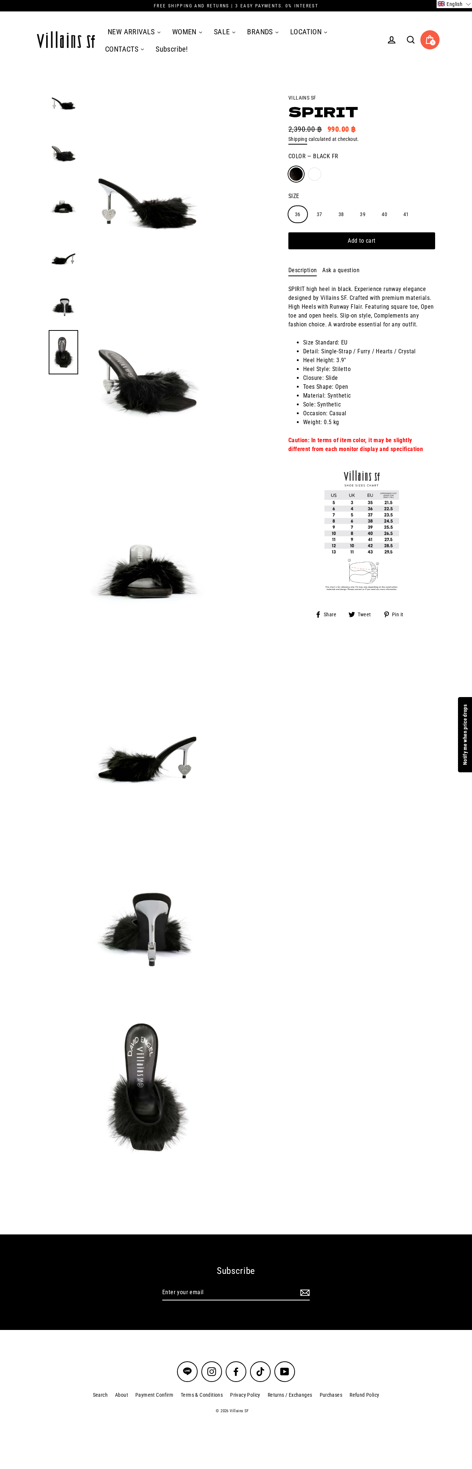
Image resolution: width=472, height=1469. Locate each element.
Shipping (297, 139)
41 (406, 214)
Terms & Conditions (202, 1395)
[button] (454, 4)
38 (341, 214)
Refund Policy (364, 1395)
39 (362, 214)
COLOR (313, 156)
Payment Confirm (154, 1395)
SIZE (293, 195)
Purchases (331, 1395)
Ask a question (341, 270)
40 (384, 214)
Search (100, 1395)
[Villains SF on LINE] (187, 1371)
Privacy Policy (245, 1395)
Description (302, 270)
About (121, 1395)
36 (298, 214)
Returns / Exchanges (290, 1395)
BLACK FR (296, 174)
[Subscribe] (304, 1292)
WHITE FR (314, 174)
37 (319, 214)
